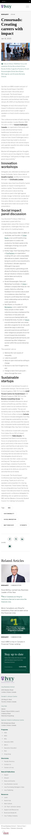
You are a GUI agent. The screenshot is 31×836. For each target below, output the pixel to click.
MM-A (6, 745)
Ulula (24, 284)
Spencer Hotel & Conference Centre (12, 720)
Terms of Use (21, 826)
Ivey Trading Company (11, 816)
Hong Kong (7, 754)
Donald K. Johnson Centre (9, 696)
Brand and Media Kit (10, 813)
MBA (5, 736)
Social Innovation (10, 519)
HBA (9, 508)
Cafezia (26, 414)
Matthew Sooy (9, 525)
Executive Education (10, 748)
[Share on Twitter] (16, 539)
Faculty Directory (9, 761)
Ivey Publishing (8, 790)
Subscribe (22, 667)
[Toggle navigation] (27, 7)
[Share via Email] (9, 546)
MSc (5, 739)
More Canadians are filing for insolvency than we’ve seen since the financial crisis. (14, 610)
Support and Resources (11, 809)
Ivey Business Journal (10, 784)
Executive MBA (8, 742)
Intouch (6, 778)
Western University (17, 828)
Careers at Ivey (9, 767)
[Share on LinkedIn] (22, 539)
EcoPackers (10, 253)
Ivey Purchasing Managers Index (14, 787)
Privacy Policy (5, 828)
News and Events (9, 781)
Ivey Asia (4, 706)
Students (23, 525)
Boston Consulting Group (10, 399)
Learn (6, 797)
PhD (5, 751)
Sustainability (9, 513)
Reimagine (8, 307)
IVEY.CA (4, 1)
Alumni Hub (7, 800)
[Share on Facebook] (9, 539)
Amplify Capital (7, 177)
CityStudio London (16, 179)
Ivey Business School (7, 687)
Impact (6, 775)
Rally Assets (17, 436)
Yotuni (27, 320)
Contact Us (7, 764)
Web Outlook (8, 803)
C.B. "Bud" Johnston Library (12, 806)
